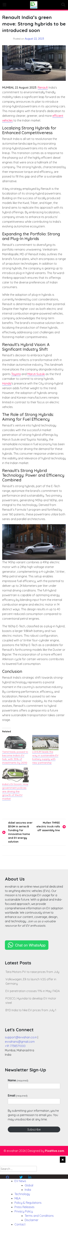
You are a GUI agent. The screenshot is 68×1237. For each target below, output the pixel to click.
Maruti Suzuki (36, 374)
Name (18, 1080)
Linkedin (33, 1176)
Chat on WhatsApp (30, 945)
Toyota (16, 374)
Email (18, 1095)
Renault (43, 87)
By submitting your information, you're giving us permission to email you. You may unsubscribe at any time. (33, 1115)
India (28, 1189)
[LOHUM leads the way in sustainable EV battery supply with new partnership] (45, 742)
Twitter (23, 1176)
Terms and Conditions (39, 1215)
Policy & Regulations (28, 1202)
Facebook (12, 1176)
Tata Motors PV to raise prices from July (32, 972)
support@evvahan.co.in (21, 1037)
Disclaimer (31, 1220)
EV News (20, 1181)
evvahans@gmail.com (20, 1041)
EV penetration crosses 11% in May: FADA (32, 991)
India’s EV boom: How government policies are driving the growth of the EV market (15, 791)
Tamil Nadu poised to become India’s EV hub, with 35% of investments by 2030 (15, 757)
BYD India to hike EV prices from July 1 (30, 1010)
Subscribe (34, 1129)
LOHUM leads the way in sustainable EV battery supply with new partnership (45, 757)
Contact (20, 1224)
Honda (6, 383)
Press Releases (24, 1207)
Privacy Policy (24, 1211)
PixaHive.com (54, 1151)
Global (29, 1185)
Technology (22, 1194)
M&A (17, 1198)
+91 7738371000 (15, 1046)
